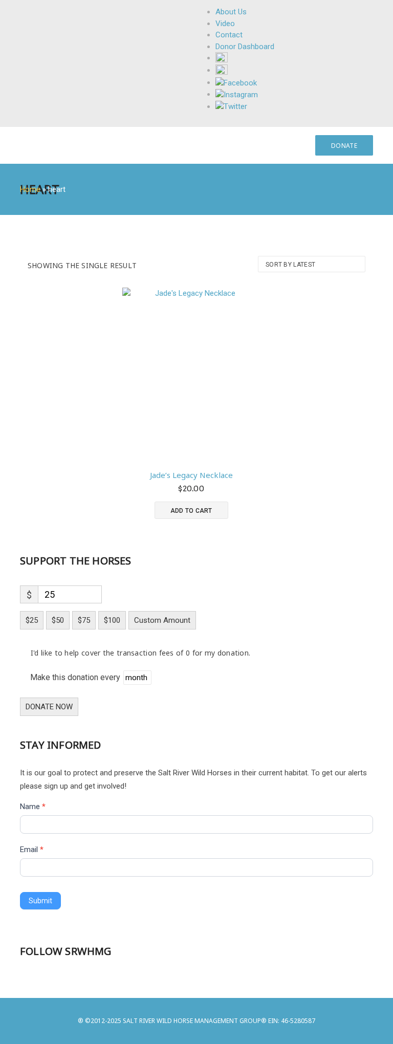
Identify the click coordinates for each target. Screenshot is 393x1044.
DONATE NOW (49, 706)
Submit (40, 901)
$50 (58, 620)
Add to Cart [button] (191, 510)
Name (33, 806)
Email (31, 849)
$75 (84, 620)
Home (30, 189)
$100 (112, 620)
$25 (32, 620)
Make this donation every (76, 677)
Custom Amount (162, 620)
